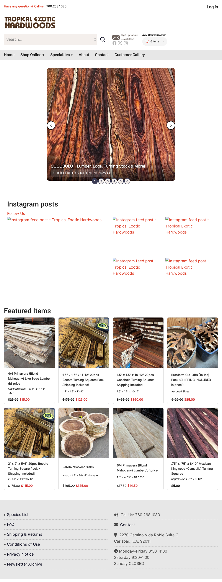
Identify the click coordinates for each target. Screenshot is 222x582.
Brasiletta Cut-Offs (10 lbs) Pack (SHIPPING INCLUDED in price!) (191, 380)
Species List (18, 514)
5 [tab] (121, 181)
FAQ (10, 524)
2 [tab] (101, 181)
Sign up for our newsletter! (129, 37)
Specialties (60, 55)
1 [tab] (95, 181)
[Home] (30, 22)
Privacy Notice (20, 554)
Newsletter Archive (24, 564)
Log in (212, 7)
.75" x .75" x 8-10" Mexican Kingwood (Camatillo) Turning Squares (192, 468)
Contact (102, 55)
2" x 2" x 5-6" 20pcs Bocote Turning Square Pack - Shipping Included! (28, 468)
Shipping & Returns (24, 534)
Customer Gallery (129, 55)
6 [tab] (127, 181)
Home (9, 55)
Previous (51, 125)
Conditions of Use (23, 544)
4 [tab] (114, 181)
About (84, 55)
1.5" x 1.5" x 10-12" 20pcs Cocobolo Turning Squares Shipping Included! (135, 380)
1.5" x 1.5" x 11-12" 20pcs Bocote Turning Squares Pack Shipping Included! (83, 380)
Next (170, 125)
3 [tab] (108, 181)
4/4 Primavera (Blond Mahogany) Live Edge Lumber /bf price (29, 378)
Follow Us (16, 213)
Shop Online (30, 55)
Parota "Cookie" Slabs (78, 467)
